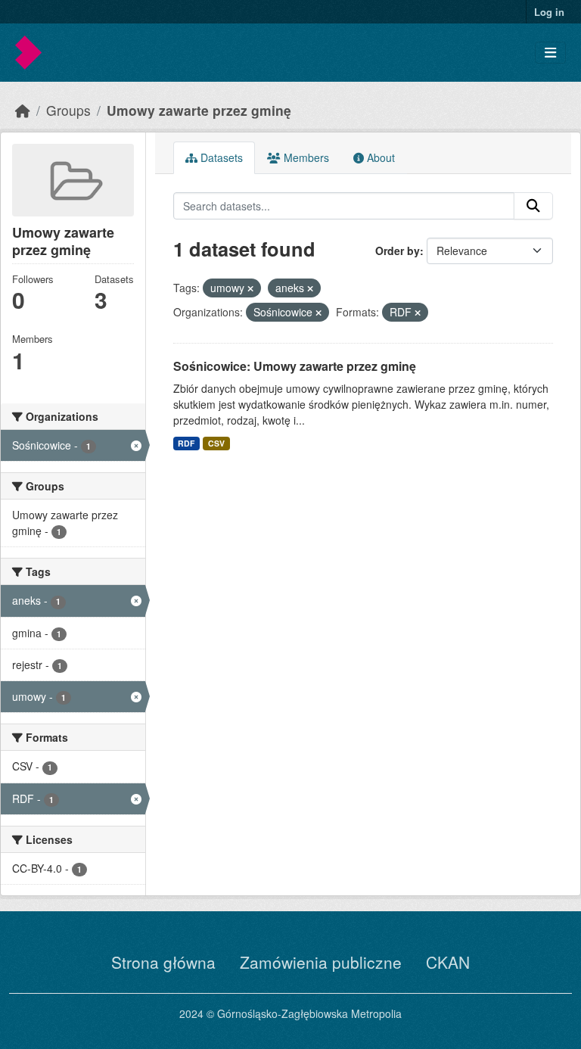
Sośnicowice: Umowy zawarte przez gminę (294, 366)
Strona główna (163, 962)
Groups (68, 110)
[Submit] (533, 205)
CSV (216, 443)
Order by (397, 250)
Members (305, 157)
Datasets (220, 157)
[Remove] (250, 288)
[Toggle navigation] (550, 53)
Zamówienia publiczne (321, 962)
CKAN (448, 962)
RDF (186, 443)
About (379, 157)
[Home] (22, 110)
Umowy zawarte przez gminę (199, 110)
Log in (549, 12)
